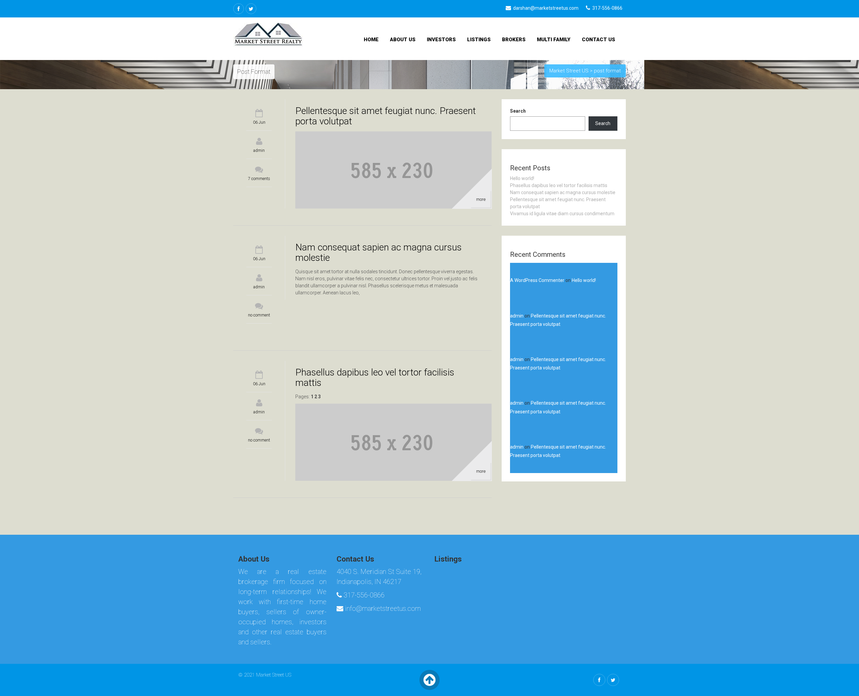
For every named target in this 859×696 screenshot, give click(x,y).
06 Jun (259, 122)
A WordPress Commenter (537, 280)
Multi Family (553, 40)
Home (371, 40)
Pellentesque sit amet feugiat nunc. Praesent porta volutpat (385, 116)
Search (518, 111)
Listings (479, 40)
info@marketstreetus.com (382, 608)
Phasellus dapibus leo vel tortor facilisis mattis (374, 377)
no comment (259, 315)
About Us (402, 40)
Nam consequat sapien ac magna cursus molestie (378, 252)
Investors (441, 40)
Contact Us (598, 40)
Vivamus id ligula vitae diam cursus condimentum (562, 213)
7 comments (259, 178)
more (481, 199)
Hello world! (522, 178)
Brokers (513, 40)
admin (259, 150)
